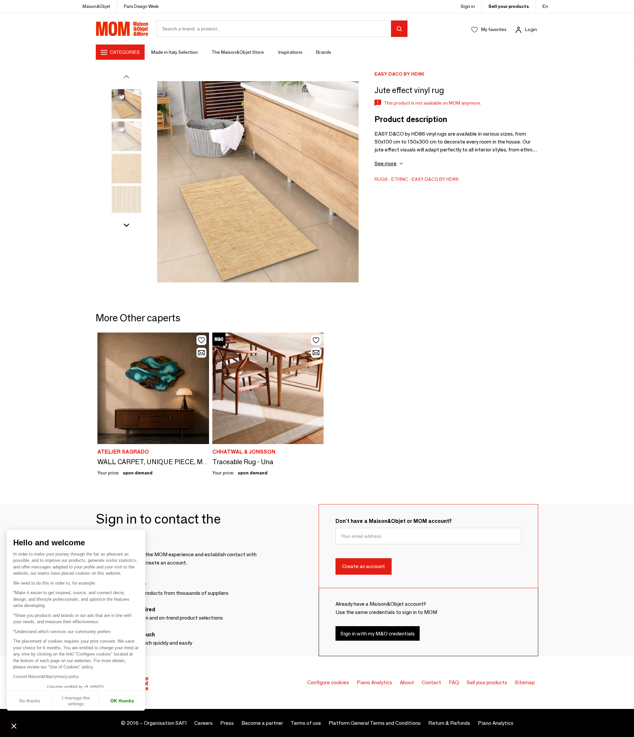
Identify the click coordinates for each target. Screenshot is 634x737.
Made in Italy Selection (174, 52)
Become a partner (262, 723)
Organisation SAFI (165, 723)
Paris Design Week (141, 6)
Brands (323, 52)
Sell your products (508, 6)
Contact (431, 682)
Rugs (381, 179)
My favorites (494, 29)
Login (531, 29)
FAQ (454, 682)
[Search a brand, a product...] (399, 28)
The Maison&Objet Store (238, 52)
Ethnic (399, 179)
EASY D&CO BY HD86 (435, 179)
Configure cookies (328, 682)
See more (385, 163)
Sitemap (525, 682)
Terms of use (306, 723)
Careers (203, 723)
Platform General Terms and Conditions (375, 723)
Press (227, 723)
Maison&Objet (96, 6)
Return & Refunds (449, 723)
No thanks (29, 700)
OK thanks (122, 700)
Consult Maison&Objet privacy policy (46, 676)
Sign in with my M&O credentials (377, 633)
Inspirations (290, 52)
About (407, 682)
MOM (122, 29)
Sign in (468, 6)
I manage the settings (76, 700)
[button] (14, 726)
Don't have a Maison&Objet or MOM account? (393, 521)
